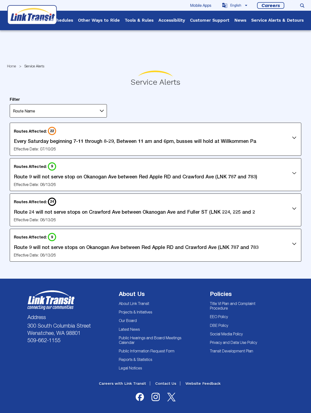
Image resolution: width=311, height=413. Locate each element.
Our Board (128, 320)
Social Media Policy (226, 334)
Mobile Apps (200, 5)
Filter (15, 99)
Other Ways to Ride (99, 20)
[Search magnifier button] (302, 5)
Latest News (129, 329)
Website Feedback (203, 383)
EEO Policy (219, 316)
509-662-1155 (43, 340)
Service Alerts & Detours (277, 20)
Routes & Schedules (51, 20)
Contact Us (165, 383)
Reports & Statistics (135, 359)
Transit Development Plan (231, 351)
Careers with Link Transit (122, 383)
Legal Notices (130, 368)
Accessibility (171, 20)
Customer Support (209, 20)
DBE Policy (219, 325)
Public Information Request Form (146, 351)
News (240, 20)
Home (11, 66)
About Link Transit (134, 303)
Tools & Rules (139, 20)
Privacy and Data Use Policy (233, 342)
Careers (270, 5)
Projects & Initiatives (135, 312)
